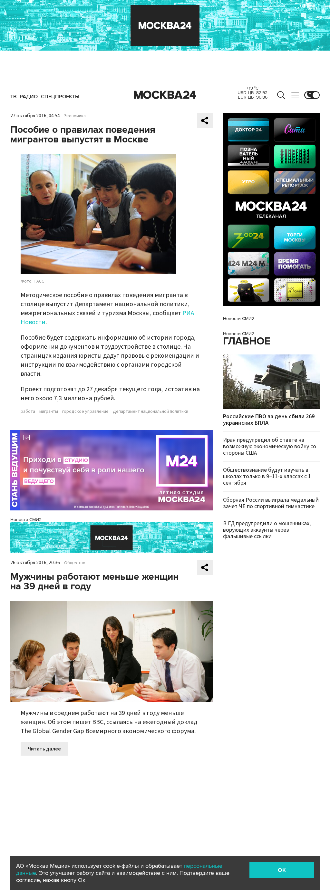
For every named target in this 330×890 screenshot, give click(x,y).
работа (28, 411)
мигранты (48, 411)
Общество (74, 563)
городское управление (85, 411)
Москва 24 (165, 95)
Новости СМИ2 (26, 519)
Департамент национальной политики (150, 411)
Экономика (75, 116)
